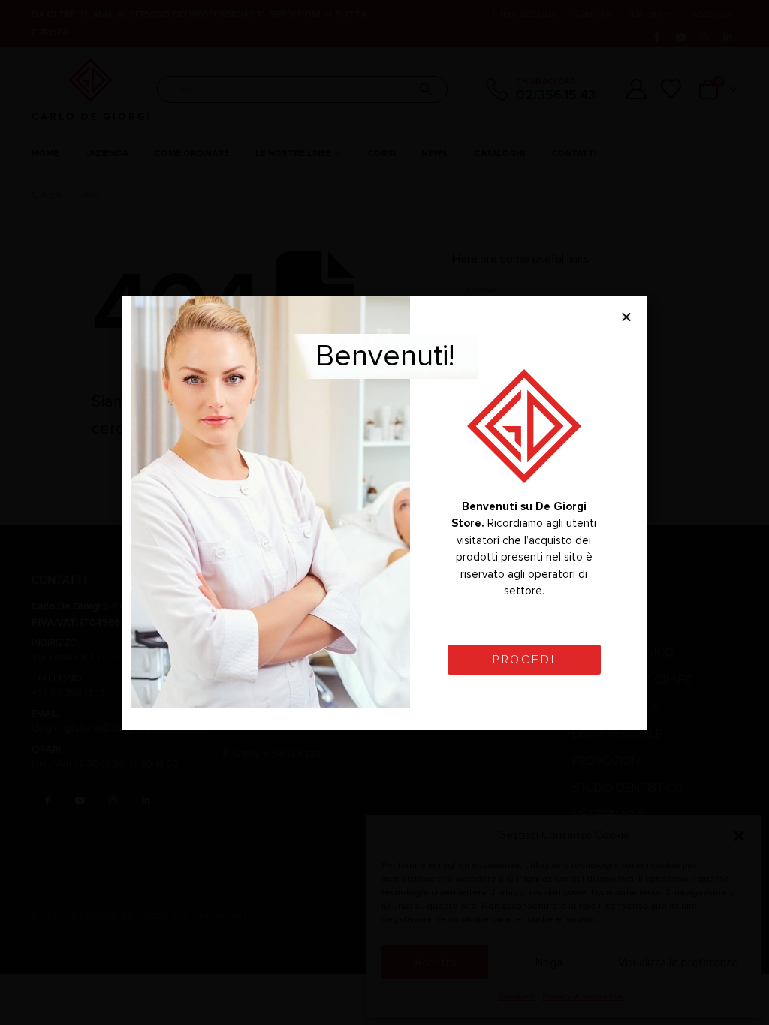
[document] (384, 512)
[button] (626, 317)
